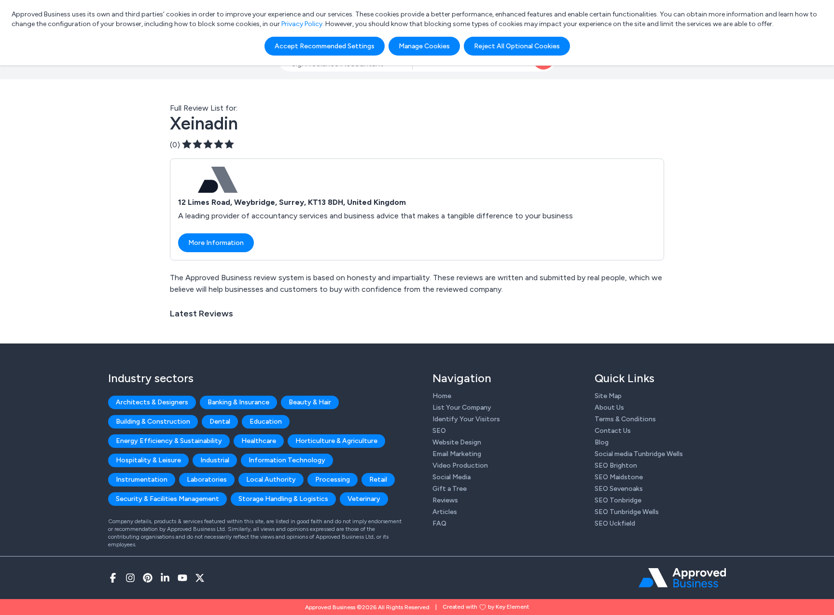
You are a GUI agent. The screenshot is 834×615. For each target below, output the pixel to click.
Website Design (456, 442)
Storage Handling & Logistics (283, 499)
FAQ (439, 523)
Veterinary (364, 499)
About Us (609, 407)
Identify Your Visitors (466, 419)
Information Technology (287, 460)
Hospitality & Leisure (148, 460)
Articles (444, 512)
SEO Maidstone (619, 477)
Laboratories (207, 479)
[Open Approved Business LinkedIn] (165, 578)
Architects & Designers (152, 402)
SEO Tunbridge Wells (627, 512)
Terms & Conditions (625, 419)
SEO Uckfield (615, 523)
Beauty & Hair (310, 402)
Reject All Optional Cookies (517, 46)
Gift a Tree (449, 489)
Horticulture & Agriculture (336, 441)
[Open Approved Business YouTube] (182, 578)
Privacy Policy (301, 24)
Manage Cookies (424, 46)
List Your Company (461, 407)
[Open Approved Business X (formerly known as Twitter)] (200, 578)
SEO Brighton (616, 465)
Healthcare (258, 441)
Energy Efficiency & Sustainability (169, 441)
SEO (439, 431)
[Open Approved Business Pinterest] (148, 578)
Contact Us (613, 431)
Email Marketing (456, 454)
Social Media (451, 477)
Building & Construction (153, 421)
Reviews (445, 500)
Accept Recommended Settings (325, 46)
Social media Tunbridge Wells (639, 454)
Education (266, 421)
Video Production (460, 465)
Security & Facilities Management (167, 499)
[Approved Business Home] (682, 577)
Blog (602, 442)
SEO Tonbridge (618, 500)
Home (441, 396)
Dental (219, 421)
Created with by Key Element (486, 606)
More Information (216, 243)
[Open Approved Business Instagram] (130, 578)
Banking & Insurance (238, 402)
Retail (378, 479)
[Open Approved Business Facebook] (113, 578)
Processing (332, 479)
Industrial (214, 460)
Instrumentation (141, 479)
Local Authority (271, 479)
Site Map (608, 396)
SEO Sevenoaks (619, 489)
